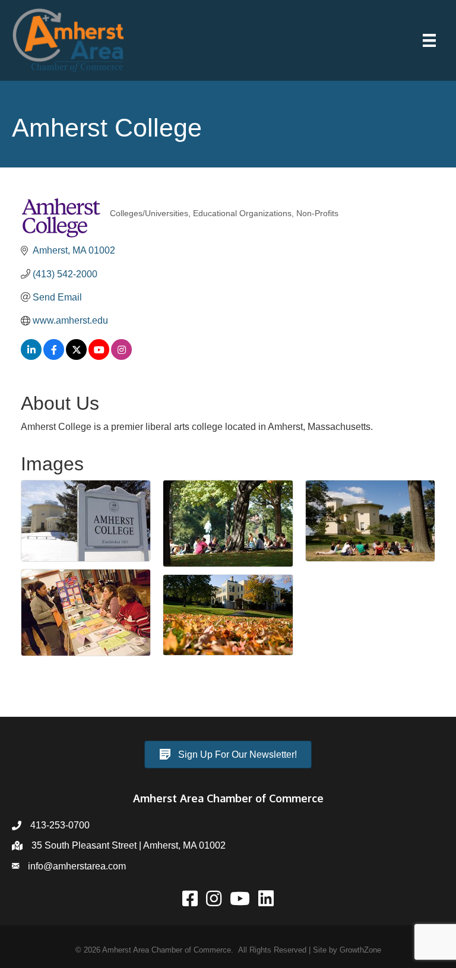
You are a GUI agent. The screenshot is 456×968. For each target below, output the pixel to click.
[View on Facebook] (53, 357)
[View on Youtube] (98, 357)
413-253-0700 (60, 825)
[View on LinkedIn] (31, 357)
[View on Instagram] (121, 357)
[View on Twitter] (76, 357)
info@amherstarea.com (77, 866)
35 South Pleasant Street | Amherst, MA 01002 (128, 845)
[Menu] (429, 40)
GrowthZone (360, 949)
